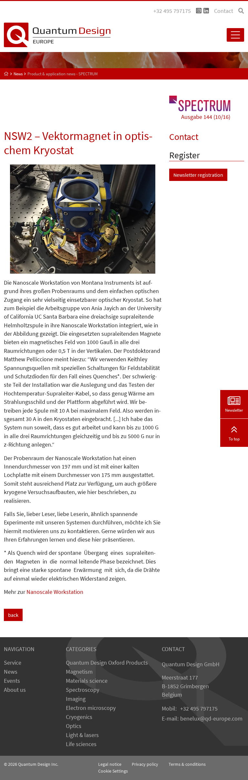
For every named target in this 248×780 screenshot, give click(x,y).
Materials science (87, 680)
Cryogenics (79, 717)
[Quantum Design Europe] (6, 74)
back (13, 615)
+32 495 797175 (199, 708)
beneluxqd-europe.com (211, 718)
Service (12, 662)
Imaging (76, 698)
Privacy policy (145, 764)
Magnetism (79, 671)
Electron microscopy (91, 707)
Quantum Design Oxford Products (107, 662)
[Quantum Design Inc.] (199, 11)
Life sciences (81, 744)
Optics (73, 726)
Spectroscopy (82, 689)
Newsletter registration (198, 175)
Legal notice (109, 764)
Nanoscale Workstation (54, 592)
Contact (223, 11)
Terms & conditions (187, 764)
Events (12, 680)
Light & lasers (82, 735)
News (10, 671)
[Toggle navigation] (235, 35)
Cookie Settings (113, 771)
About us (15, 689)
